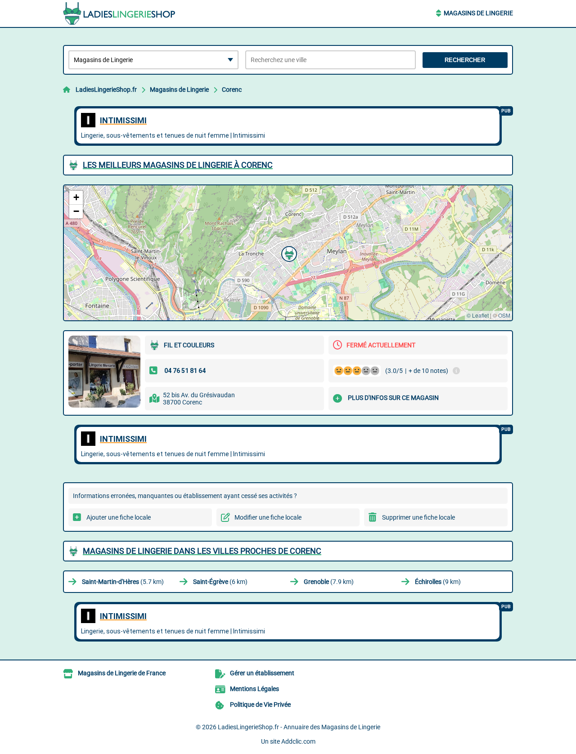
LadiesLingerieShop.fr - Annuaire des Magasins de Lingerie (299, 727)
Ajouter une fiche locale (118, 517)
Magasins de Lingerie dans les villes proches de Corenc (202, 551)
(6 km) (220, 581)
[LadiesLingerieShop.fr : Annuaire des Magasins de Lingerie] (119, 13)
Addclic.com (298, 741)
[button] (288, 253)
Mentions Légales (254, 688)
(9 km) (438, 581)
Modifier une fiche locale (268, 517)
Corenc (232, 89)
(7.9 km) (329, 581)
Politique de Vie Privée (260, 704)
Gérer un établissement (262, 673)
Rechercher (465, 60)
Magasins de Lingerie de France (122, 673)
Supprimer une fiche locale (418, 517)
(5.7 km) (123, 581)
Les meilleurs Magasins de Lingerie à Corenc (178, 165)
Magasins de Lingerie (478, 13)
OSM (504, 315)
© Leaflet (478, 315)
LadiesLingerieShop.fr (106, 89)
